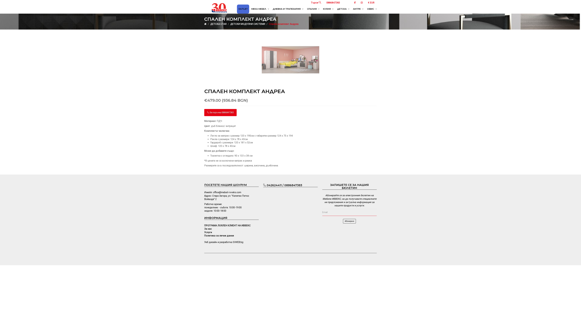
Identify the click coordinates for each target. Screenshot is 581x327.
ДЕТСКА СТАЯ (218, 24)
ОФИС (371, 9)
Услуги (208, 232)
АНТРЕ (357, 9)
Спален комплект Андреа (284, 24)
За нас (208, 228)
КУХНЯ (327, 9)
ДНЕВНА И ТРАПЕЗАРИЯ (287, 9)
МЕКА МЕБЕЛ (259, 9)
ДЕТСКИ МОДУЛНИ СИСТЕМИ (247, 24)
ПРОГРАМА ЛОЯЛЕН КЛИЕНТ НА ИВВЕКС (227, 225)
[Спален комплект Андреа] (290, 59)
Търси (315, 2)
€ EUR (371, 2)
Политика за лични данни (219, 235)
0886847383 (333, 2)
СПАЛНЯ (312, 9)
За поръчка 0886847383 (221, 112)
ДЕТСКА (342, 9)
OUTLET (243, 9)
